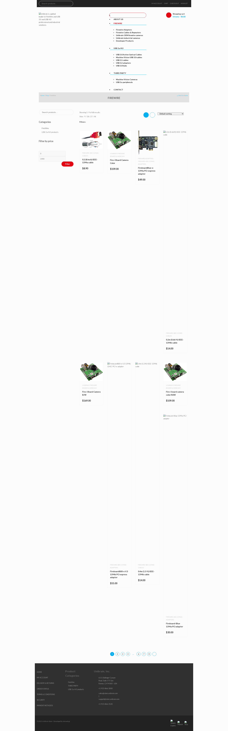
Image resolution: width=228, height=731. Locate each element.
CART (166, 3)
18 (88, 116)
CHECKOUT (174, 3)
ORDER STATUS (43, 689)
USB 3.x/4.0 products (50, 132)
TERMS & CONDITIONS (46, 694)
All (95, 116)
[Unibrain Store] (50, 19)
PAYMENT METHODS (45, 705)
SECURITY (41, 700)
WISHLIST (184, 3)
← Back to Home (182, 95)
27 (91, 116)
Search (71, 3)
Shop (47, 95)
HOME (39, 672)
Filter (67, 164)
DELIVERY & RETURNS (45, 683)
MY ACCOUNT (156, 3)
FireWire (45, 128)
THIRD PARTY (73, 686)
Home (42, 95)
